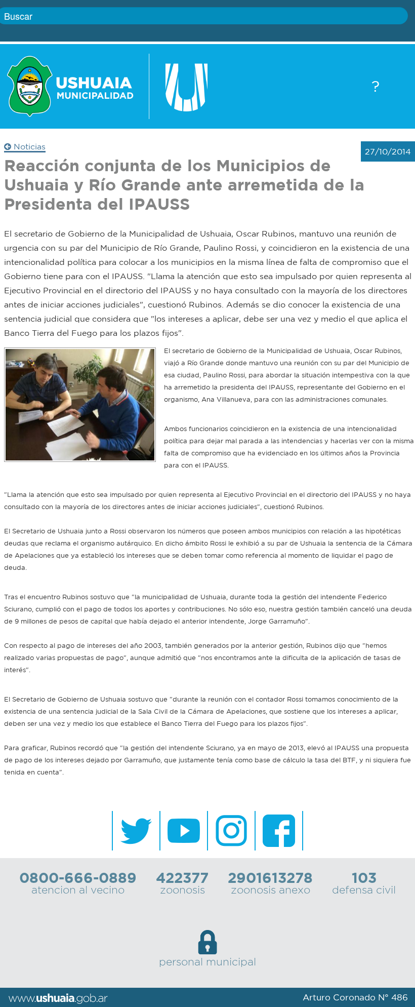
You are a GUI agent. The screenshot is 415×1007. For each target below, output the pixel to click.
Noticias (28, 146)
